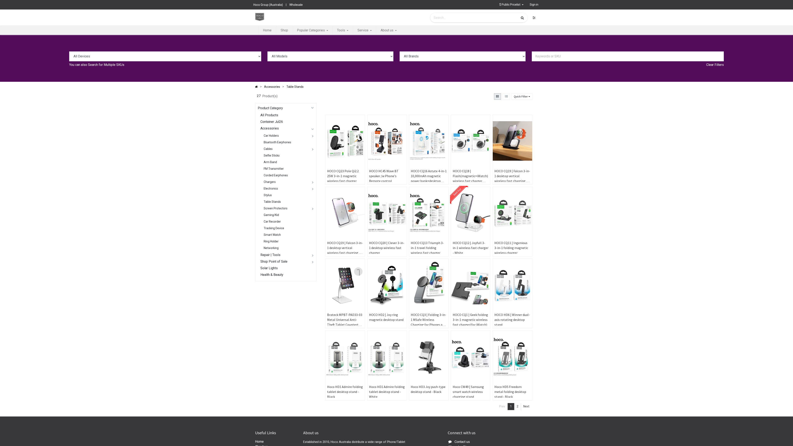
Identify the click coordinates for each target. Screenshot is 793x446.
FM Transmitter (274, 168)
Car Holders (271, 135)
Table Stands (272, 201)
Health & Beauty (271, 275)
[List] (506, 96)
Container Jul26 (271, 122)
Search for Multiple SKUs (106, 65)
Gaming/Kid (271, 215)
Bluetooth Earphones (277, 142)
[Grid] (497, 96)
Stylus (268, 195)
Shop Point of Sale (273, 261)
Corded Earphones (276, 175)
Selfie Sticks (272, 155)
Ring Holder (271, 241)
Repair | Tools (270, 255)
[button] (357, 135)
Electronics (271, 188)
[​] (534, 18)
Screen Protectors (275, 208)
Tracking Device (274, 228)
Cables (268, 149)
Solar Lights (269, 268)
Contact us (462, 442)
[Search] (522, 18)
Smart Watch (272, 234)
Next (526, 406)
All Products (269, 115)
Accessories (269, 128)
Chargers (270, 182)
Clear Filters (715, 65)
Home (259, 442)
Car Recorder (272, 221)
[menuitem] (267, 30)
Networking (271, 248)
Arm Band (270, 162)
